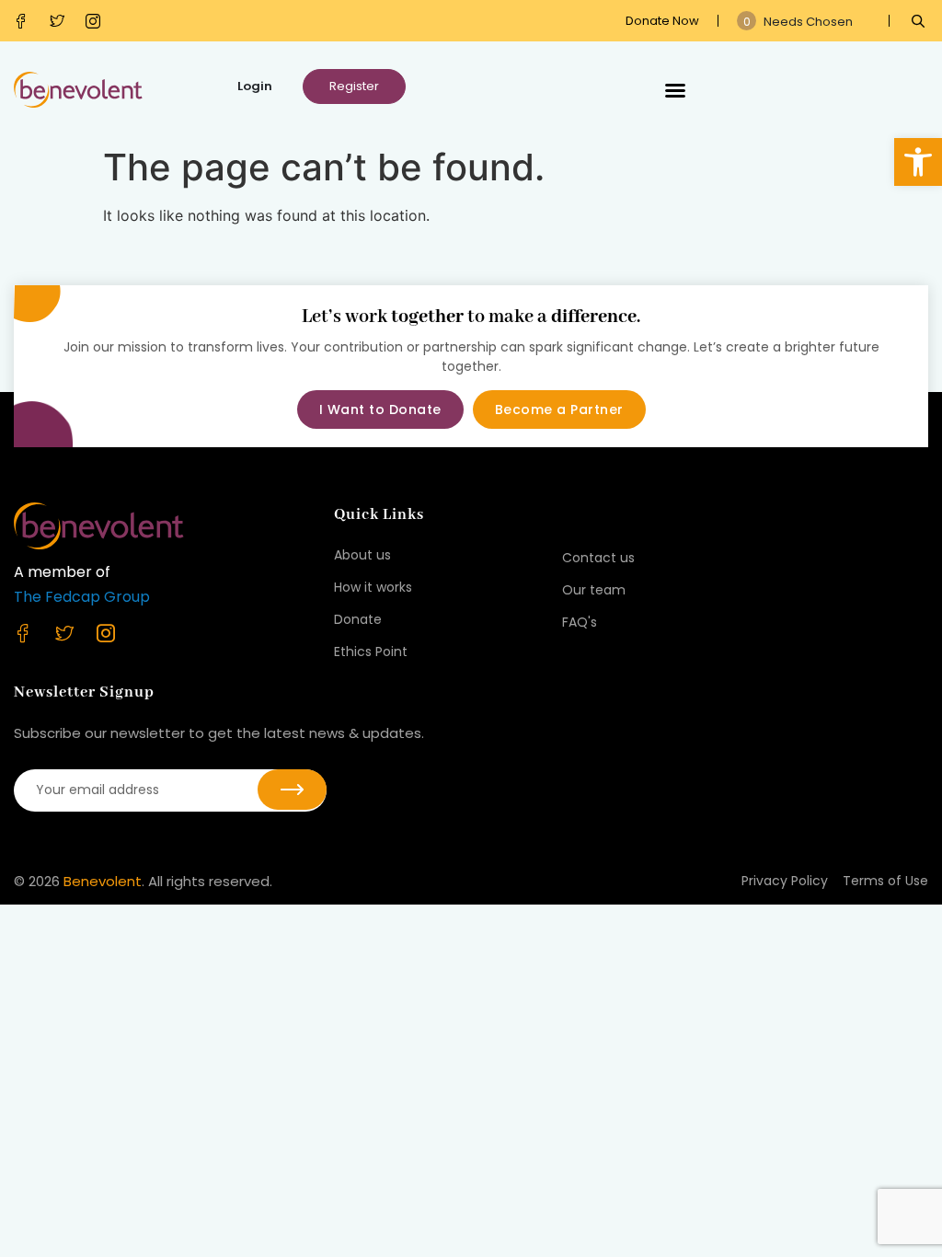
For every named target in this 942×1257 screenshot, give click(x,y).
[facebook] (25, 21)
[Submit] (292, 789)
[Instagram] (97, 21)
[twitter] (61, 21)
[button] (918, 162)
